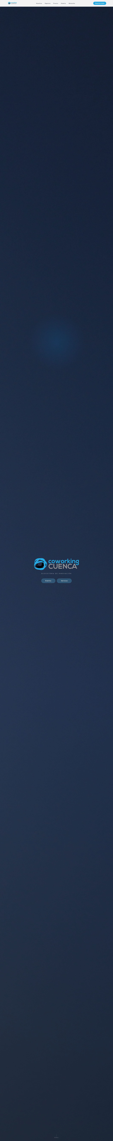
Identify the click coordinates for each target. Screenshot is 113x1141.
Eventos (48, 581)
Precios (55, 3)
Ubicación (72, 3)
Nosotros (39, 3)
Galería (63, 3)
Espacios (47, 3)
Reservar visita (99, 3)
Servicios (64, 581)
